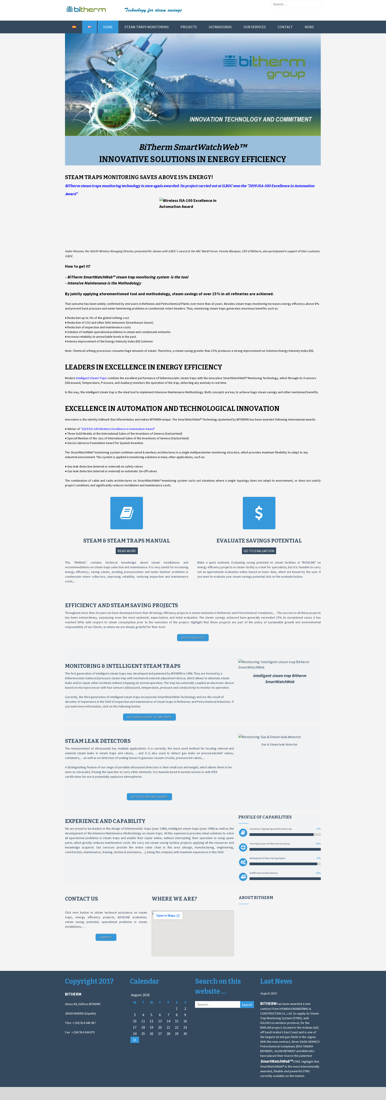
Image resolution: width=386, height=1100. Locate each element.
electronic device (222, 683)
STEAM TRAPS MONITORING (147, 27)
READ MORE (126, 551)
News (309, 27)
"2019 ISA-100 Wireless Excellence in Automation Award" (118, 429)
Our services (105, 847)
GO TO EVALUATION (259, 551)
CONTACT (285, 27)
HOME (108, 27)
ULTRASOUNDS (220, 27)
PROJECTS (188, 27)
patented (160, 673)
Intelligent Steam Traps (91, 378)
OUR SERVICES (254, 27)
